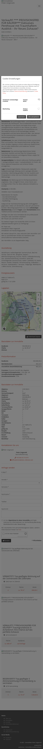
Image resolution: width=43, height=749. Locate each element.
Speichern (21, 117)
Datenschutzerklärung (20, 91)
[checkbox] (39, 99)
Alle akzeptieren (33, 117)
